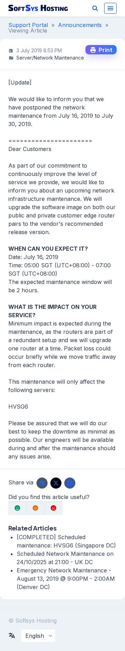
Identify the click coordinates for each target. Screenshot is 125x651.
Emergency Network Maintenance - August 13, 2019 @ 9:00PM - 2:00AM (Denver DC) (66, 578)
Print (104, 49)
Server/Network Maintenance (50, 58)
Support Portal (28, 24)
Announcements (80, 24)
